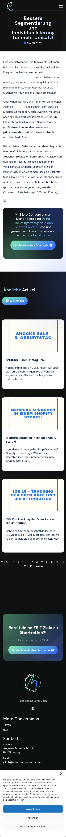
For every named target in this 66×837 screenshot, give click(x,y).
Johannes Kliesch (23, 77)
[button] (61, 773)
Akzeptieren (33, 808)
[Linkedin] (33, 709)
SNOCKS (19, 106)
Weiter (39, 566)
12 (25, 566)
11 (63, 562)
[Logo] (11, 7)
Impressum (45, 833)
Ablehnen (33, 817)
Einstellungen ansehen (33, 826)
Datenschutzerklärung (27, 833)
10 (57, 562)
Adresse (7, 744)
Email (6, 758)
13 (31, 566)
